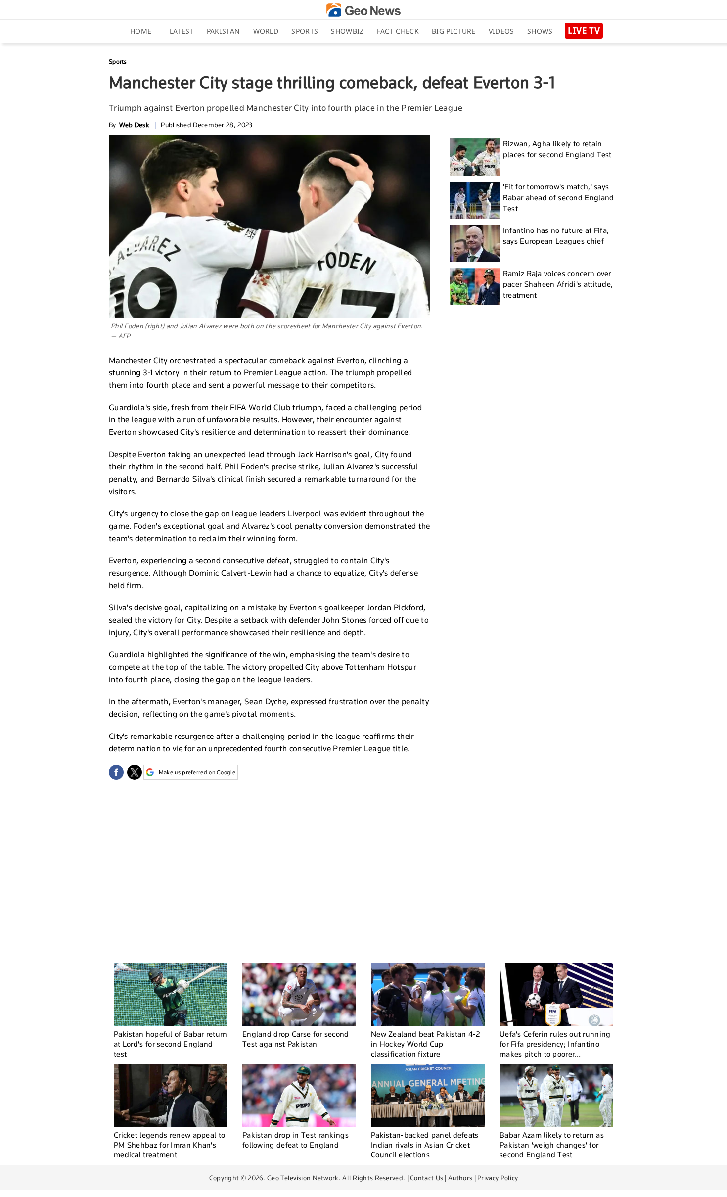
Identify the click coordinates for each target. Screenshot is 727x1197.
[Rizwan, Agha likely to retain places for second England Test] (475, 157)
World (266, 31)
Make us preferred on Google (197, 772)
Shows (540, 31)
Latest (182, 31)
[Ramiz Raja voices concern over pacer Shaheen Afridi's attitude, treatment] (475, 286)
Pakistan (223, 31)
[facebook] (116, 772)
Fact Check (398, 31)
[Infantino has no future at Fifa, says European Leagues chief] (475, 243)
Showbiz (347, 31)
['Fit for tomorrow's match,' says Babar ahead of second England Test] (475, 200)
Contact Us (426, 1178)
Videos (501, 31)
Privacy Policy (497, 1178)
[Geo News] (363, 10)
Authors (460, 1178)
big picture (453, 31)
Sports (304, 31)
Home (140, 31)
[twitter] (134, 772)
